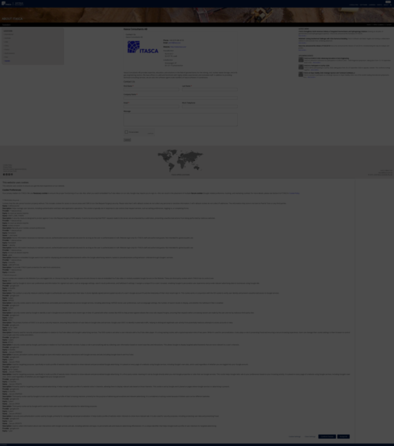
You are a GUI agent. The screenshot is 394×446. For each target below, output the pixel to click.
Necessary (11, 200)
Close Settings (310, 436)
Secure (10, 275)
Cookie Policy (294, 193)
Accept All (343, 436)
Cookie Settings (295, 436)
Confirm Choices (327, 436)
